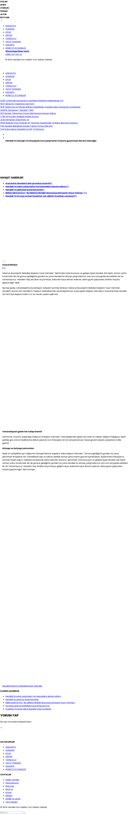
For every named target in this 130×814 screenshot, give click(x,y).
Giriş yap (9, 786)
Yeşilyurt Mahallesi (19, 686)
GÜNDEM (9, 29)
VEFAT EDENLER (13, 41)
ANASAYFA (10, 25)
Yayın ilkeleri (11, 802)
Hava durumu (12, 782)
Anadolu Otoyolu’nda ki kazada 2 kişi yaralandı (28, 709)
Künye (8, 792)
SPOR (8, 32)
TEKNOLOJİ (10, 38)
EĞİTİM (8, 35)
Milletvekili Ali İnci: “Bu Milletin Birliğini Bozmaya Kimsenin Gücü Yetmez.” (40, 702)
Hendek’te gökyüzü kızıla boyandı (21, 699)
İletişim (8, 795)
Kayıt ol (9, 789)
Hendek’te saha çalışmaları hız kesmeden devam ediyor (33, 696)
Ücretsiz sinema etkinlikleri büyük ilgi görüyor (27, 705)
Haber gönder (12, 779)
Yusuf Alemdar (35, 686)
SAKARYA (9, 44)
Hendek (6, 686)
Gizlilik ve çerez (12, 798)
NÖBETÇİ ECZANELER (15, 48)
